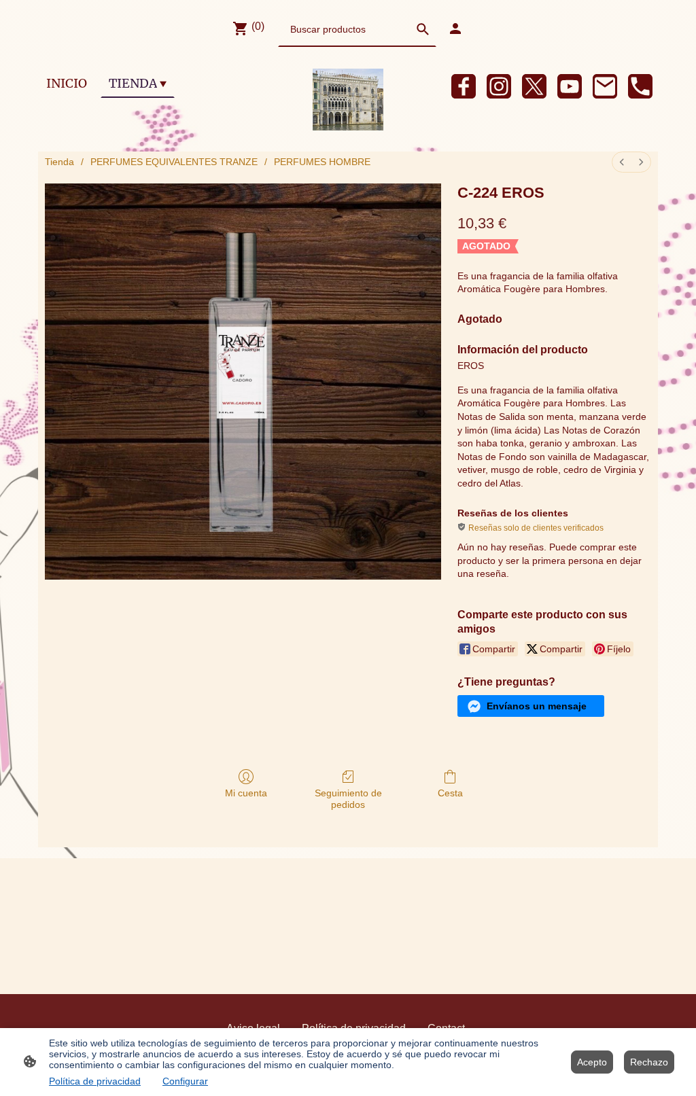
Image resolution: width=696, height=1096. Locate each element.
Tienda (59, 161)
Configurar (185, 1081)
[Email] (605, 86)
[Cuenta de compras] (455, 28)
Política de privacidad (95, 1081)
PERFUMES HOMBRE (322, 161)
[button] (530, 706)
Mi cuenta (246, 793)
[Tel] (640, 86)
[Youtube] (569, 86)
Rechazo (649, 1062)
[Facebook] (463, 86)
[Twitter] (534, 86)
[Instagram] (499, 86)
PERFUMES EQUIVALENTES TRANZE (174, 161)
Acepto (592, 1062)
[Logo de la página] (348, 99)
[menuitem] (621, 162)
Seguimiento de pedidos (348, 799)
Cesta (450, 793)
